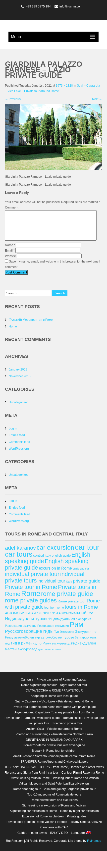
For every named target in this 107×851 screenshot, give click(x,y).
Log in (13, 428)
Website (10, 256)
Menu (16, 37)
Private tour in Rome (31, 587)
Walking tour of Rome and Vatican (76, 778)
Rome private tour (71, 601)
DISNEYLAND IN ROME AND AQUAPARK (54, 740)
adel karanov (20, 548)
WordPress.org (19, 448)
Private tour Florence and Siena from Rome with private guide (54, 707)
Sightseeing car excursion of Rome (33, 811)
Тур (56, 631)
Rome (30, 593)
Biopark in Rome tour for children (54, 750)
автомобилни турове (57, 637)
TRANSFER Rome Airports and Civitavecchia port (54, 761)
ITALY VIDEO (59, 833)
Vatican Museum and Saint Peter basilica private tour (54, 783)
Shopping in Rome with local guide (54, 696)
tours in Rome (81, 607)
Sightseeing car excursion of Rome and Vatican (54, 805)
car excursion (55, 547)
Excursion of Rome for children (43, 816)
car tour (87, 547)
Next (97, 99)
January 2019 (18, 369)
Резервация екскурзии (21, 625)
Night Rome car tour (73, 685)
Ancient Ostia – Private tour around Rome (54, 729)
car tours (18, 554)
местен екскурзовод (21, 649)
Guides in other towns (32, 833)
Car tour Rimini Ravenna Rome (82, 772)
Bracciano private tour (67, 723)
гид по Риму (41, 643)
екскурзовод (61, 643)
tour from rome (54, 607)
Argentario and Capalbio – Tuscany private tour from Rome (54, 712)
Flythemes (93, 841)
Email (10, 250)
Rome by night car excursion (79, 811)
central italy (42, 555)
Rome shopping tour (27, 789)
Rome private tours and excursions (54, 800)
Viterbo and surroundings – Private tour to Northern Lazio (54, 734)
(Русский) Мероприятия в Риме (31, 319)
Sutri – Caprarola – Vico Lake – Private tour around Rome (54, 701)
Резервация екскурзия (53, 625)
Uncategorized (19, 402)
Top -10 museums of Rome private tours (54, 794)
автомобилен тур (27, 637)
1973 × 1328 (64, 85)
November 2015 (20, 376)
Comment (11, 207)
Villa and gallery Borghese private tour (70, 789)
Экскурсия (67, 631)
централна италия (49, 649)
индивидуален (83, 643)
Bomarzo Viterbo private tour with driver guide (54, 745)
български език (85, 637)
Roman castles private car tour (83, 718)
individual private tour (32, 574)
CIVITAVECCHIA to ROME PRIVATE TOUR (54, 690)
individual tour (51, 581)
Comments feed (19, 442)
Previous (13, 99)
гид (7, 643)
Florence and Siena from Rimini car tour (31, 772)
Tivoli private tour (37, 723)
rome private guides (31, 600)
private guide (87, 581)
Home (13, 326)
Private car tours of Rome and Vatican (62, 679)
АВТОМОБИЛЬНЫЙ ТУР (76, 613)
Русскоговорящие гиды (29, 631)
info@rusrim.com (70, 6)
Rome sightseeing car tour (39, 685)
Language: (78, 833)
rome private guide (67, 593)
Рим (76, 624)
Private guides (76, 816)
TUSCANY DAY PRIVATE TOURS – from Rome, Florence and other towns (54, 767)
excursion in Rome (55, 568)
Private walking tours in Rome (29, 778)
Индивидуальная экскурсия (70, 619)
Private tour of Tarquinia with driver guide (32, 718)
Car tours (27, 679)
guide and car (81, 568)
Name (10, 245)
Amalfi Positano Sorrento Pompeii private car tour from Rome (54, 756)
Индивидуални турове (27, 618)
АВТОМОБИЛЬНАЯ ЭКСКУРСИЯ (31, 613)
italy (69, 581)
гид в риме (21, 643)
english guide (61, 555)
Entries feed (17, 435)
